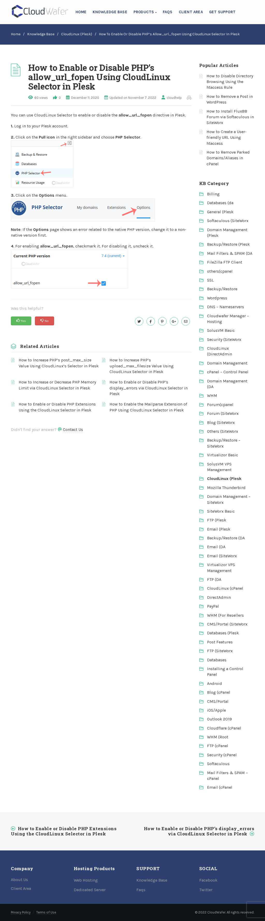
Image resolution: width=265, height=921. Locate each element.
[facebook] (151, 321)
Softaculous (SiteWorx (227, 220)
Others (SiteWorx (222, 431)
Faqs (140, 889)
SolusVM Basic (221, 330)
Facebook (208, 880)
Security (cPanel (222, 754)
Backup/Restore (222, 288)
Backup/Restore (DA (226, 537)
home (15, 34)
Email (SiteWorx (222, 555)
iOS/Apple (216, 710)
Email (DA (216, 546)
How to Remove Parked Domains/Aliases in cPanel (228, 158)
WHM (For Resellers (225, 615)
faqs (168, 12)
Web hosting (86, 880)
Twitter (205, 889)
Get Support (222, 12)
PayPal (213, 606)
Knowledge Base (110, 12)
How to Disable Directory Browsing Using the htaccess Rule (230, 81)
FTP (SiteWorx (220, 650)
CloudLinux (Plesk (224, 478)
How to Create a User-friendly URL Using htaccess (227, 137)
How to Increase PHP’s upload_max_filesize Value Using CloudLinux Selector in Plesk (141, 366)
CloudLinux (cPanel (225, 588)
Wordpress (217, 297)
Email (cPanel (219, 787)
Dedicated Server (90, 889)
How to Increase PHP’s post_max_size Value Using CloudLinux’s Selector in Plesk (59, 363)
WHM (212, 395)
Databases (216, 659)
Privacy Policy (21, 912)
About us (19, 879)
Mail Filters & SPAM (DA (229, 253)
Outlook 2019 (219, 719)
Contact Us (73, 429)
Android (214, 683)
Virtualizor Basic (222, 454)
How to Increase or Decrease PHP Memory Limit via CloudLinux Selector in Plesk (57, 385)
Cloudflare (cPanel (224, 728)
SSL (210, 280)
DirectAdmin (219, 597)
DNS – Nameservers (225, 306)
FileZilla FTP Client (224, 262)
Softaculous (218, 763)
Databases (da (220, 202)
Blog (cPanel (218, 692)
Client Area (191, 12)
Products (144, 12)
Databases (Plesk (223, 632)
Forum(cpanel (220, 404)
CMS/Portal (218, 701)
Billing (213, 193)
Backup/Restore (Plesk (228, 244)
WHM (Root (217, 736)
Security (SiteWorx (224, 339)
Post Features (220, 642)
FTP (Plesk (216, 520)
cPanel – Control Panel (227, 371)
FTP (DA (214, 579)
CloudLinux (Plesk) (76, 34)
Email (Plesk (218, 529)
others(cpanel (220, 271)
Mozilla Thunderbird (226, 487)
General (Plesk (220, 211)
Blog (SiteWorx (221, 422)
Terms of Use (46, 912)
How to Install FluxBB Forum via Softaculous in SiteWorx (230, 117)
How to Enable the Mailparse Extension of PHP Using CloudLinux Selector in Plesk (148, 407)
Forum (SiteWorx (223, 413)
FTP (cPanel (217, 745)
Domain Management (227, 363)
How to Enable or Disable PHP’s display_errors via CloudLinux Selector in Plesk (148, 388)
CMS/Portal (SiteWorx (227, 624)
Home (81, 12)
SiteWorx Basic (221, 511)
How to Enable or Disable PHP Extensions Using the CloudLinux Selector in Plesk (57, 407)
